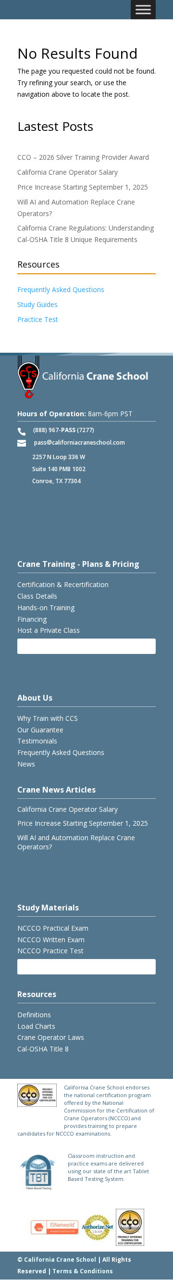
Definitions (34, 1014)
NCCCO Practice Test (50, 950)
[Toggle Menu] (143, 9)
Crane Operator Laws (50, 1037)
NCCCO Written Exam (51, 939)
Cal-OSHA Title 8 (43, 1048)
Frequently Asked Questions (60, 289)
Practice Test (37, 319)
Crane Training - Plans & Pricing (78, 564)
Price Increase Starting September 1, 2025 (82, 187)
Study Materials (48, 907)
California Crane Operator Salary (67, 172)
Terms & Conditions (82, 1271)
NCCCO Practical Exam (52, 928)
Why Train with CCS (47, 718)
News (26, 763)
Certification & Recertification (63, 584)
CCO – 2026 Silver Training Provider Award (83, 157)
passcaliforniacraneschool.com (79, 442)
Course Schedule (50, 646)
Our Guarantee (40, 729)
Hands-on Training (45, 607)
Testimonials (37, 740)
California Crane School (60, 1259)
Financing (32, 619)
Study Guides (37, 304)
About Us (34, 697)
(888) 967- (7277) (63, 430)
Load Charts (36, 1026)
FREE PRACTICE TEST (56, 966)
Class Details (37, 596)
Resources (36, 994)
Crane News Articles (56, 789)
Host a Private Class (48, 630)
